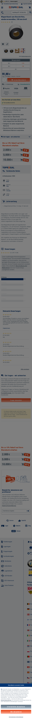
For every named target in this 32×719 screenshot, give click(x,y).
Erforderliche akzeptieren (16, 707)
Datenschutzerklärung (6, 700)
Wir (1, 689)
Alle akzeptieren (16, 712)
